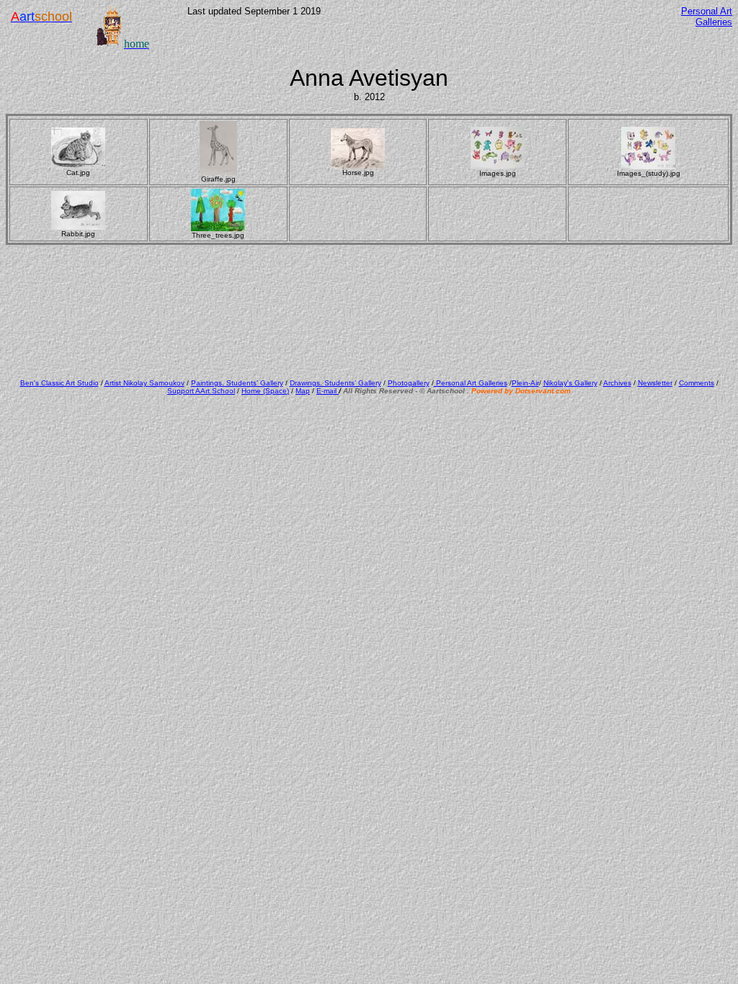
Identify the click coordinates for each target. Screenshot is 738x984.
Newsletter (655, 383)
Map (302, 391)
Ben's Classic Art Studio (59, 383)
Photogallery (409, 383)
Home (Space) (265, 391)
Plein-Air (525, 383)
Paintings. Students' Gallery (237, 383)
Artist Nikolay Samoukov (144, 383)
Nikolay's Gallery (570, 383)
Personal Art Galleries (470, 383)
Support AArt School (201, 391)
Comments (696, 383)
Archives (617, 383)
